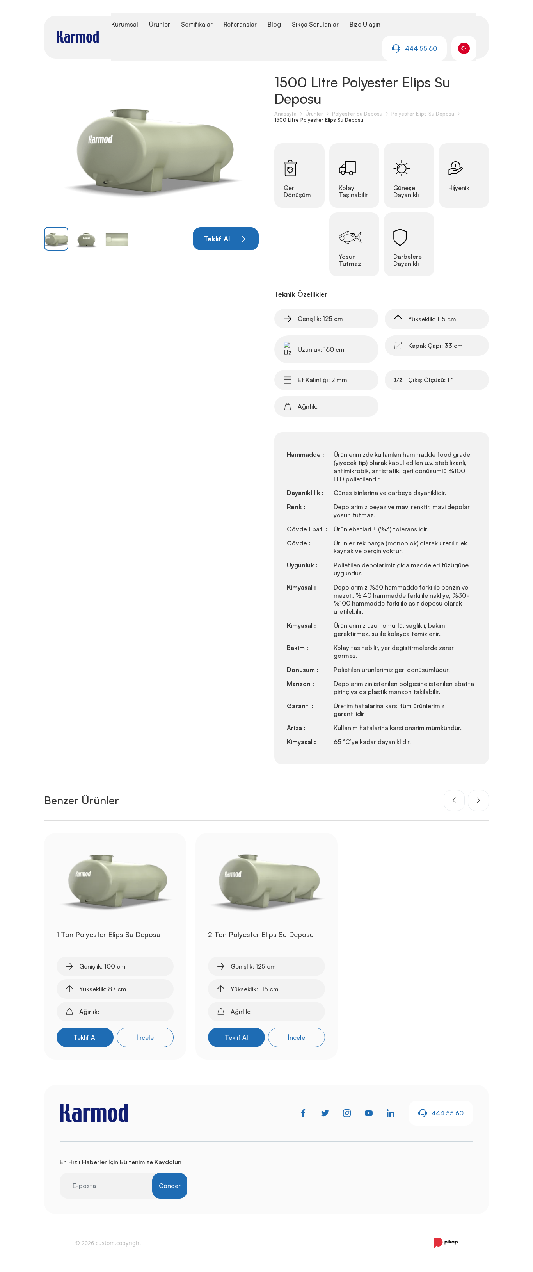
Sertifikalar (197, 24)
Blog (274, 24)
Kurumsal (124, 24)
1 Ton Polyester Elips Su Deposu (108, 934)
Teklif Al (85, 1037)
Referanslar (240, 24)
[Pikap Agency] (446, 1243)
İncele (145, 1037)
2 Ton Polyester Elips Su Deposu (261, 934)
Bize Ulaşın (365, 24)
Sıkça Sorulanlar (315, 24)
